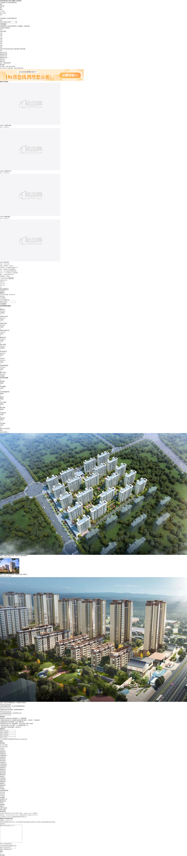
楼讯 (1, 9)
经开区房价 (3, 760)
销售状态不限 (3, 57)
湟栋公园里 (3, 810)
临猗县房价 (3, 785)
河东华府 (2, 794)
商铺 (24, 49)
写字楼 (20, 49)
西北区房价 (3, 759)
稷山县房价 (3, 773)
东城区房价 (3, 753)
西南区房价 (3, 767)
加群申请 (11, 278)
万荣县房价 (3, 778)
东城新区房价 (3, 755)
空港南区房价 (3, 766)
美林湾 (2, 806)
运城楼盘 (20, 26)
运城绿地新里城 (4, 790)
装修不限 (2, 61)
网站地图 (2, 743)
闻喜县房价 (3, 781)
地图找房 (7, 28)
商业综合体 (8, 49)
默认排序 (2, 64)
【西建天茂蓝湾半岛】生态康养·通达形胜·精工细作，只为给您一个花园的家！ (20, 720)
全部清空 (3, 304)
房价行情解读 (4, 289)
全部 (1, 31)
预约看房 (3, 24)
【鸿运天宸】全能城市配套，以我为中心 (10, 727)
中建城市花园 (7, 125)
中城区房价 (3, 762)
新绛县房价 (3, 774)
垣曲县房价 (3, 780)
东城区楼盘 (27, 26)
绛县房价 (2, 776)
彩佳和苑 (2, 788)
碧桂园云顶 (3, 801)
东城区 (4, 31)
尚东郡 (2, 787)
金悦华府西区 (3, 808)
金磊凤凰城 (7, 216)
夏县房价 (2, 783)
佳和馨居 (2, 797)
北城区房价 (3, 757)
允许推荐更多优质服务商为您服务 (13, 739)
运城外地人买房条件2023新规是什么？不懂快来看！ (13, 718)
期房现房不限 (3, 54)
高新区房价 (3, 769)
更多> (9, 306)
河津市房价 (3, 771)
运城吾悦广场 (7, 171)
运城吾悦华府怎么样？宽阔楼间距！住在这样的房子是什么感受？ (17, 723)
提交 (1, 741)
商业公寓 (13, 49)
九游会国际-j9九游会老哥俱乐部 (8, 2)
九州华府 (2, 795)
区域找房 (2, 28)
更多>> (6, 432)
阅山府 (2, 802)
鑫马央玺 (6, 262)
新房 (1, 4)
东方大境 (2, 792)
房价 (1, 8)
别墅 (17, 49)
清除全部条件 (7, 63)
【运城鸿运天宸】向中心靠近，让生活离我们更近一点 (14, 725)
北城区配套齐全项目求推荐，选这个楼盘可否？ (12, 722)
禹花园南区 (3, 811)
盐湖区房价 (3, 752)
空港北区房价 (3, 764)
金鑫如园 (2, 804)
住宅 (4, 49)
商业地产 (2, 6)
